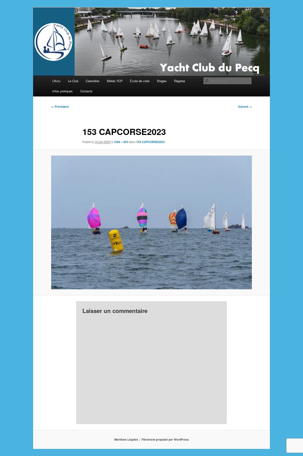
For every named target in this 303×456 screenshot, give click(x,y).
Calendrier (92, 81)
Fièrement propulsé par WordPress (165, 439)
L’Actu (56, 81)
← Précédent (60, 106)
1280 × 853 (121, 142)
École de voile (139, 81)
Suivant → (245, 106)
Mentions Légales (126, 439)
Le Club (73, 81)
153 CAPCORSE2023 (150, 142)
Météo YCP (115, 81)
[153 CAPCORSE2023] (151, 222)
